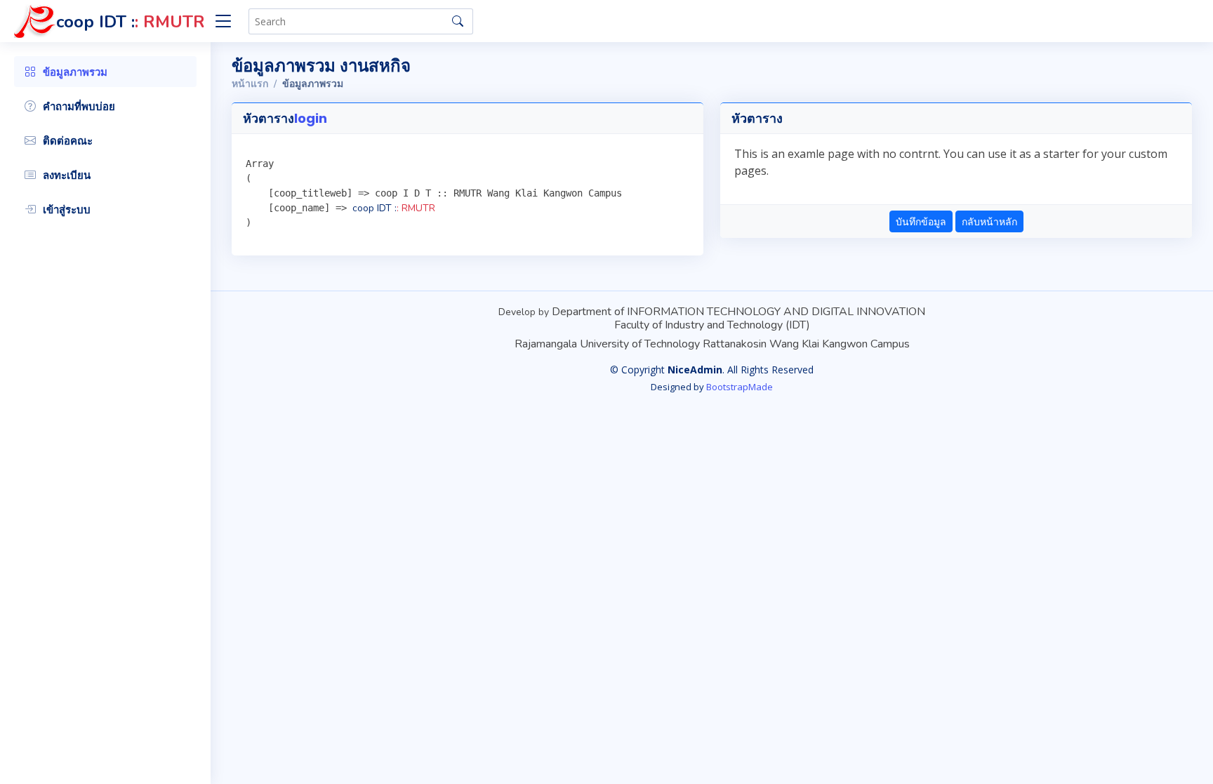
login (310, 118)
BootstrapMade (739, 386)
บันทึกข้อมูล (921, 221)
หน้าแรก (250, 84)
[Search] (457, 21)
